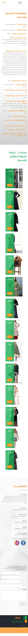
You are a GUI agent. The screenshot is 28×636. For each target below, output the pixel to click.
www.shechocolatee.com (21, 535)
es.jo (14, 631)
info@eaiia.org (23, 625)
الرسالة (25, 589)
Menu (4, 3)
